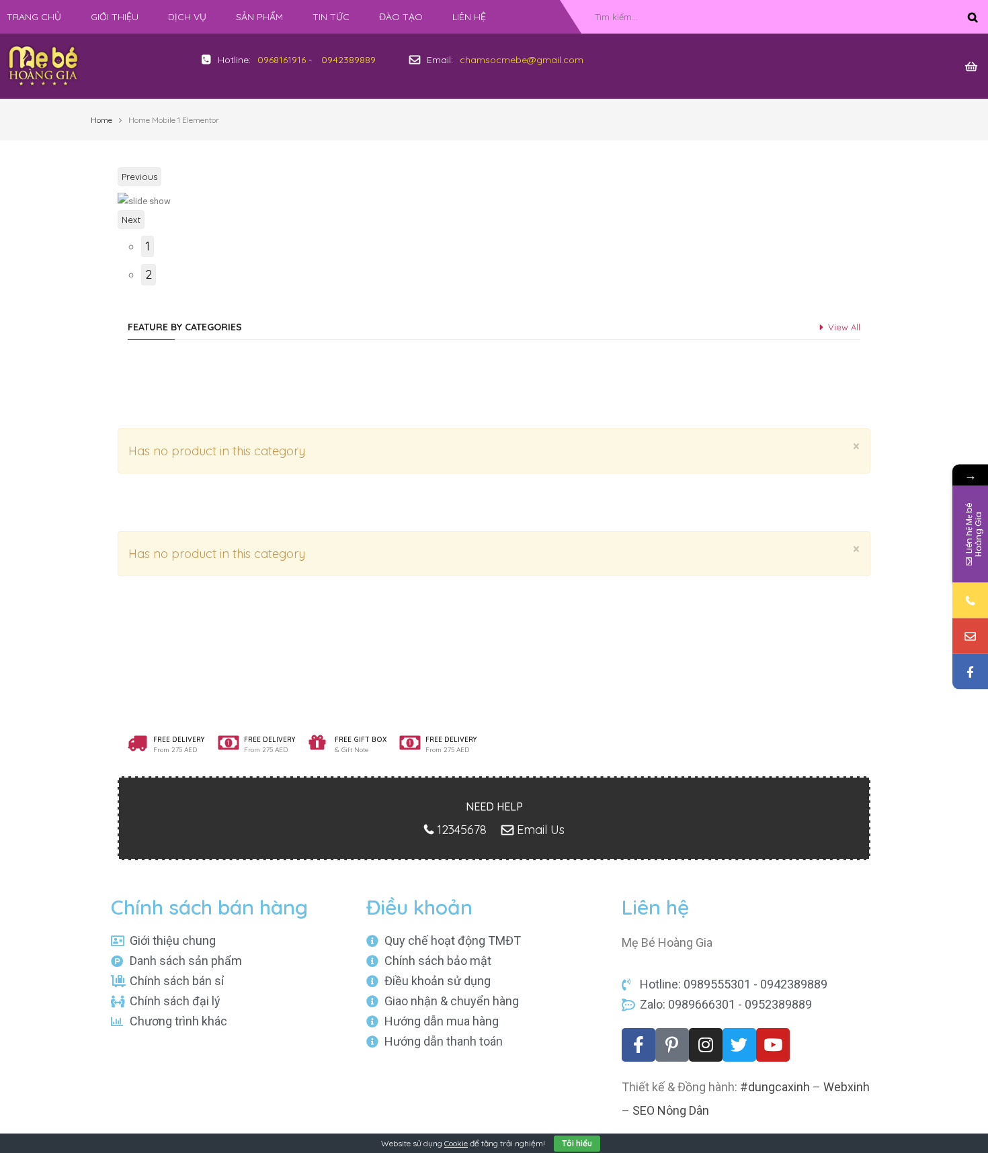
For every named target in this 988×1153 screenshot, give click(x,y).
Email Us (541, 829)
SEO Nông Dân (670, 1110)
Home (101, 120)
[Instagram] (706, 1045)
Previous (139, 176)
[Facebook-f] (638, 1045)
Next (131, 219)
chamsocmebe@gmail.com (521, 60)
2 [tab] (148, 274)
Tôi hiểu (577, 1143)
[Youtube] (773, 1045)
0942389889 (348, 60)
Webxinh (846, 1087)
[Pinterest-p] (672, 1045)
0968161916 (281, 60)
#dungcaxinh (775, 1087)
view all (844, 327)
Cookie (456, 1143)
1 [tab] (147, 246)
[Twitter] (739, 1045)
